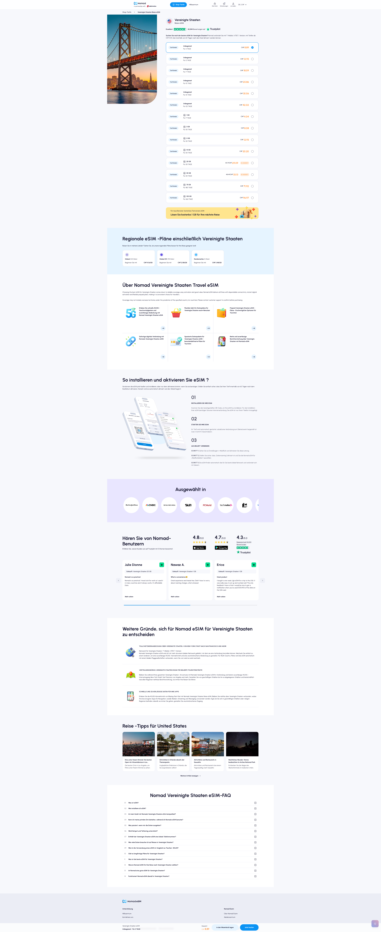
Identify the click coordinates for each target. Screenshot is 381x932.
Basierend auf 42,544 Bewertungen (244, 543)
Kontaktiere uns (127, 917)
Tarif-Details (173, 47)
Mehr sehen (129, 597)
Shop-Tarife (126, 12)
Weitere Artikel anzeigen (189, 776)
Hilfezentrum (126, 914)
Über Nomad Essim (231, 914)
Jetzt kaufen (249, 927)
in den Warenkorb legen (225, 927)
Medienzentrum (229, 917)
